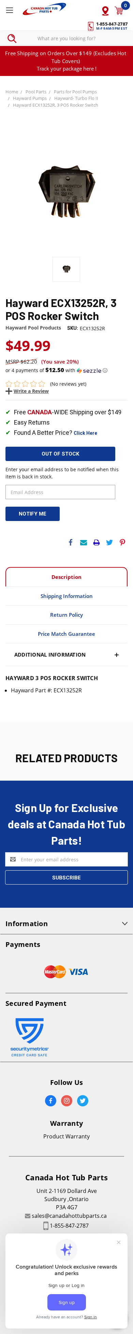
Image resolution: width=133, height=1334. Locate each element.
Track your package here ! (67, 68)
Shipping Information (67, 596)
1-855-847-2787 (69, 1225)
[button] (66, 370)
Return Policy (66, 614)
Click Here (85, 433)
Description (66, 576)
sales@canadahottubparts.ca (69, 1216)
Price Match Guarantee (66, 633)
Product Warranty (66, 1136)
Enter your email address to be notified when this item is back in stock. (62, 473)
